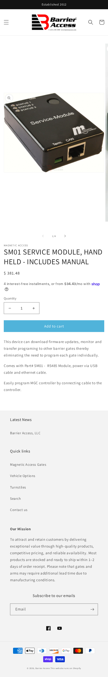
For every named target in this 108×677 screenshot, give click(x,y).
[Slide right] (65, 236)
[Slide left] (42, 236)
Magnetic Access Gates (28, 464)
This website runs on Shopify (65, 668)
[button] (6, 22)
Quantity (10, 298)
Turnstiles (18, 487)
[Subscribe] (92, 609)
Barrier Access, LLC (25, 433)
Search (15, 498)
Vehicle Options (22, 476)
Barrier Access (42, 668)
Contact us (19, 510)
